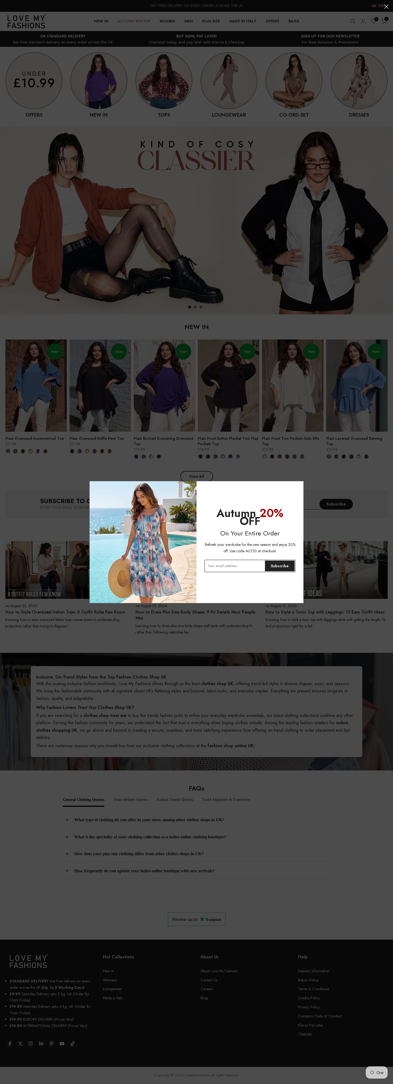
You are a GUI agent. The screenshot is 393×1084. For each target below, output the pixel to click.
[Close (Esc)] (386, 6)
